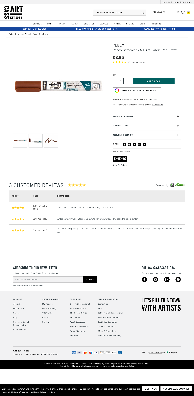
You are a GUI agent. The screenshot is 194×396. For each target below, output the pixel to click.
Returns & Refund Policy (109, 317)
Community (75, 299)
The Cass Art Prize (78, 313)
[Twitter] (134, 144)
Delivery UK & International (110, 313)
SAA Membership (78, 308)
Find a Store (18, 308)
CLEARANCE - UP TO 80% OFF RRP (159, 29)
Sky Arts (74, 336)
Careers (16, 313)
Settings (151, 388)
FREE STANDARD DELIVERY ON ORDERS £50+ (97, 29)
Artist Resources (77, 322)
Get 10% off (167, 2)
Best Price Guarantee (107, 322)
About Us (17, 304)
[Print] (144, 144)
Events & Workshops (79, 326)
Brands (45, 317)
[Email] (139, 144)
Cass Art (17, 299)
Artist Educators (77, 331)
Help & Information (108, 299)
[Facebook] (124, 144)
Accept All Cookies (176, 388)
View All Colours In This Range (139, 90)
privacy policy (23, 285)
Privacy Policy (47, 392)
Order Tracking (49, 308)
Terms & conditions (35, 285)
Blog (15, 317)
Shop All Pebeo (120, 165)
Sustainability (19, 330)
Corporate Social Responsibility (21, 323)
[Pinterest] (129, 144)
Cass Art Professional (80, 304)
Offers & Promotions (107, 331)
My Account (47, 304)
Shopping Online (51, 299)
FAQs (100, 308)
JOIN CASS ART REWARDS (34, 29)
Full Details (154, 99)
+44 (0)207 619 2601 (183, 2)
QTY (114, 75)
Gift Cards (47, 313)
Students (46, 322)
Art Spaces (75, 317)
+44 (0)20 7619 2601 (47, 354)
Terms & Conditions (107, 326)
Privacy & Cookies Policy (109, 336)
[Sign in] (178, 12)
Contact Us (103, 304)
